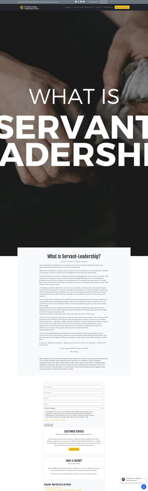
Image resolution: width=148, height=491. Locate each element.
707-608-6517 (94, 2)
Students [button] (103, 2)
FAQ (82, 7)
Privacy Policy (62, 420)
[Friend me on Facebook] (76, 1)
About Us (76, 7)
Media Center (89, 7)
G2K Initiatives (108, 7)
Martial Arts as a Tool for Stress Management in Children (64, 490)
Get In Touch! (74, 449)
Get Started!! (48, 425)
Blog (74, 252)
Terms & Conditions (50, 420)
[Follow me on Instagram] (81, 1)
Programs (68, 7)
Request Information (122, 7)
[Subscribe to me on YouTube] (84, 1)
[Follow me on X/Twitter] (78, 1)
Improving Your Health (54, 488)
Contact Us (98, 7)
